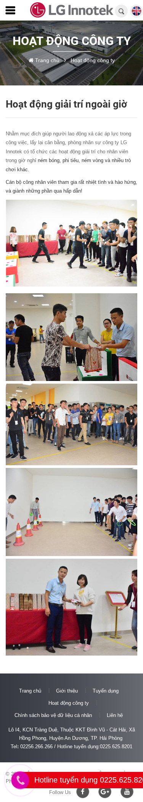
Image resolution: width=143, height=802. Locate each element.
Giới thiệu (67, 691)
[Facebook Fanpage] (82, 791)
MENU (13, 12)
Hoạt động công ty (68, 703)
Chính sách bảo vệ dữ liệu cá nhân (53, 715)
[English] (136, 15)
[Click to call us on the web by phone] (20, 780)
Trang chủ (30, 691)
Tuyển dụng (106, 691)
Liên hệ (115, 715)
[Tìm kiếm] (121, 11)
